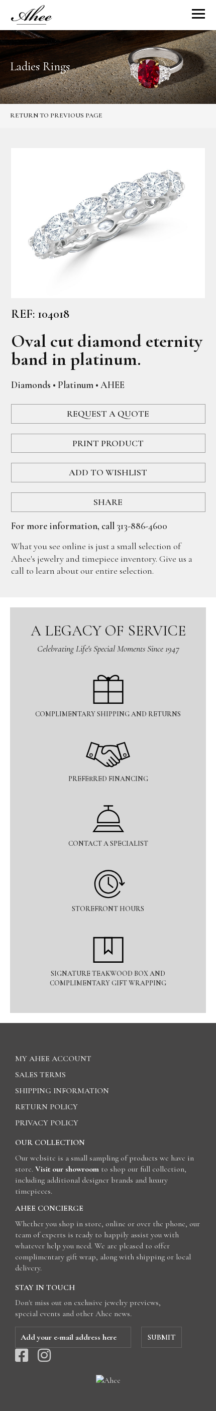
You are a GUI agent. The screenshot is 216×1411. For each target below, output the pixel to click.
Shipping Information (62, 1091)
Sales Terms (40, 1075)
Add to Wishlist (108, 472)
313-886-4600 (142, 526)
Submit (161, 1337)
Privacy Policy (46, 1123)
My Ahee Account (53, 1059)
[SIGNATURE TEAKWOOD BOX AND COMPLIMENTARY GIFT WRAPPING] (108, 928)
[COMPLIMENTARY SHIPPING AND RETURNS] (108, 669)
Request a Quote (108, 413)
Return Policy (46, 1107)
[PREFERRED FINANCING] (108, 733)
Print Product (108, 443)
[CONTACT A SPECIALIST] (108, 798)
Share (108, 501)
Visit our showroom (67, 1169)
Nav (198, 14)
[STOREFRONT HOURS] (108, 863)
